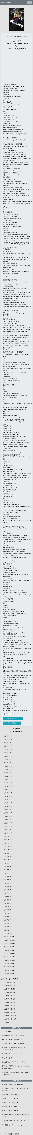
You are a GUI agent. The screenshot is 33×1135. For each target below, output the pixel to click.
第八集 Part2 (8, 809)
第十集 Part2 (8, 829)
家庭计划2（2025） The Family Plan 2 (13, 1121)
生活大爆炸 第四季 (9, 992)
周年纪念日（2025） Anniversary (12, 1125)
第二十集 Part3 (8, 933)
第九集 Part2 (8, 819)
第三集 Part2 (8, 759)
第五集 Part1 (8, 776)
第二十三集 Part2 (9, 960)
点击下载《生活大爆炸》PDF (12, 723)
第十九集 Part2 (8, 920)
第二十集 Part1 (8, 926)
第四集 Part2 (8, 769)
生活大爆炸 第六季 (9, 1009)
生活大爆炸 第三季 (9, 989)
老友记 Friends (6, 1031)
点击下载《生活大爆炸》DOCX (13, 718)
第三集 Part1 (8, 756)
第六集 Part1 (8, 786)
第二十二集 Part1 (9, 947)
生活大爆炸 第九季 (9, 1005)
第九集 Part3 (8, 823)
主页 (5, 36)
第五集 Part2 (8, 779)
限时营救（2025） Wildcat (10, 1106)
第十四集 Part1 (8, 866)
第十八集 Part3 (8, 913)
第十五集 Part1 (8, 876)
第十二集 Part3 (8, 853)
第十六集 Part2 (8, 890)
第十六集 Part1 (8, 886)
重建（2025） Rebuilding (9, 1094)
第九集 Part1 (8, 816)
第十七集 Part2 (8, 900)
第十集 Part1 (8, 826)
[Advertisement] (16, 66)
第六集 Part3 (8, 793)
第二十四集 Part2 (9, 970)
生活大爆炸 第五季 (9, 995)
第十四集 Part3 (8, 873)
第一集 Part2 (8, 739)
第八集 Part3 (8, 813)
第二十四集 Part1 (9, 967)
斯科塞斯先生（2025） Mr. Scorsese (13, 1035)
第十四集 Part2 (8, 870)
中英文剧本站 (6, 2)
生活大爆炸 (18, 36)
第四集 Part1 (8, 766)
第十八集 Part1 (8, 906)
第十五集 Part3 (8, 883)
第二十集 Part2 (8, 930)
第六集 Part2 (8, 789)
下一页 (12, 714)
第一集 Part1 (8, 736)
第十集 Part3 (8, 833)
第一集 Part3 (8, 742)
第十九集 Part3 (8, 923)
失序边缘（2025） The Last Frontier (13, 1043)
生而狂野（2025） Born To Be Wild (12, 1054)
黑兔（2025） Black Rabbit (10, 1058)
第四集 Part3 (8, 773)
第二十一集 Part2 (9, 940)
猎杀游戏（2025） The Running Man (13, 1084)
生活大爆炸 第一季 (9, 982)
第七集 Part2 (8, 799)
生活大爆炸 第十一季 (10, 1015)
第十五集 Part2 (8, 880)
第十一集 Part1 (8, 836)
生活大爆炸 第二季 (9, 985)
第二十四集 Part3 (9, 973)
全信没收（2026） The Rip (10, 1110)
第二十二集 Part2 (9, 950)
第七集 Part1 (8, 796)
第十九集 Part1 (8, 916)
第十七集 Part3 (8, 903)
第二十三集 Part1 (9, 957)
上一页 (6, 714)
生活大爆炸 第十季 (9, 1012)
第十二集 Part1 (8, 846)
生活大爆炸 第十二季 (10, 1019)
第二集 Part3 (8, 752)
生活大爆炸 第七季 (9, 999)
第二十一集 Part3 (9, 943)
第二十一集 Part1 (9, 936)
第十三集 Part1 (8, 856)
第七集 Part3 (8, 803)
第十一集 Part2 (8, 839)
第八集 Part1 (8, 806)
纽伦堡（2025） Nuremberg (10, 1098)
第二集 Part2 (8, 749)
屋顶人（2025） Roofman (10, 1102)
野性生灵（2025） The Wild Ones (12, 1039)
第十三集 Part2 (8, 859)
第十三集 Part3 (8, 863)
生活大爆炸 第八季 (9, 1002)
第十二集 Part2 (8, 850)
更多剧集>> (7, 1022)
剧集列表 (11, 36)
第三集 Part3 (8, 763)
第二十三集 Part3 (9, 963)
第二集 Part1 (8, 746)
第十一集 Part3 (8, 843)
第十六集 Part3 (8, 893)
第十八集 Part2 (8, 910)
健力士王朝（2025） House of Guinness (14, 1062)
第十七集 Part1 (8, 896)
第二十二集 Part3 (9, 953)
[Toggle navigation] (29, 2)
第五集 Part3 (8, 783)
